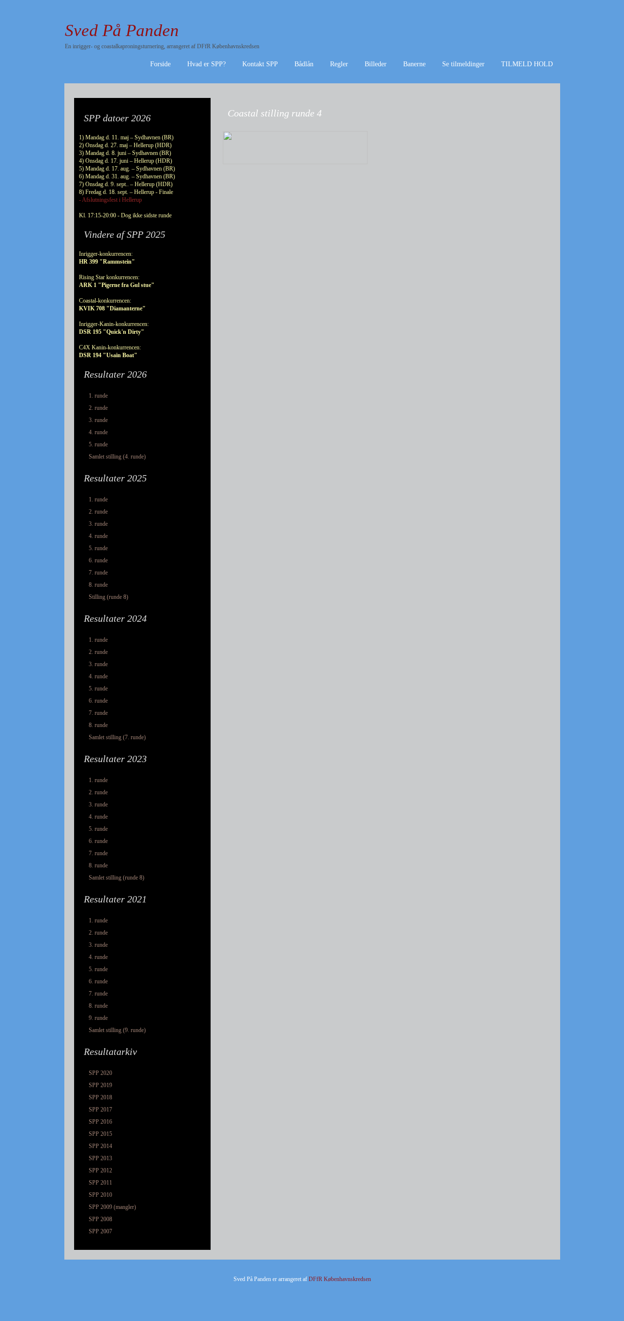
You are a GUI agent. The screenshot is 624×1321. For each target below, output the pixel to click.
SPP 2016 (100, 1121)
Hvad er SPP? (206, 64)
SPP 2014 (100, 1146)
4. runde (98, 432)
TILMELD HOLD (527, 64)
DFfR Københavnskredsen (340, 1279)
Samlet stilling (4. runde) (117, 456)
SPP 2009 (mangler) (112, 1207)
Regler (339, 64)
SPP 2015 (100, 1133)
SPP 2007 (100, 1231)
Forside (160, 64)
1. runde (98, 395)
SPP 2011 (100, 1182)
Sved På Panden (122, 30)
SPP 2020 (100, 1073)
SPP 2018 (100, 1097)
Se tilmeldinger (463, 64)
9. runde (98, 1018)
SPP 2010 (100, 1194)
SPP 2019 (100, 1085)
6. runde (98, 560)
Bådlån (303, 64)
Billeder (376, 64)
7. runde (98, 572)
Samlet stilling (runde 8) (116, 877)
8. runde (98, 584)
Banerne (414, 64)
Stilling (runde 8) (108, 596)
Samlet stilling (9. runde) (117, 1030)
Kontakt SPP (260, 64)
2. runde (98, 407)
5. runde (98, 444)
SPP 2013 (100, 1158)
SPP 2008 (100, 1219)
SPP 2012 (100, 1170)
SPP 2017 (100, 1109)
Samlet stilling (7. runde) (117, 737)
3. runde (98, 420)
